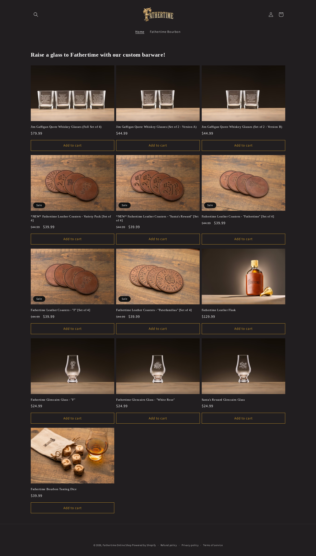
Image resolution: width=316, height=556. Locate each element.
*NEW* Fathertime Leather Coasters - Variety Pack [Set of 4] (71, 218)
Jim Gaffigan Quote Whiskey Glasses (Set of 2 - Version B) (242, 126)
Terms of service (213, 545)
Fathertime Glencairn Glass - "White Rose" (145, 399)
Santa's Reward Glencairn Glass (223, 399)
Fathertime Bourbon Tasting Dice (54, 489)
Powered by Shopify (144, 545)
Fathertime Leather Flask (219, 310)
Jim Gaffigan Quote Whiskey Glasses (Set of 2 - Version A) (156, 126)
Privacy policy (190, 545)
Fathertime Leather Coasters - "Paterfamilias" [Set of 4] (154, 310)
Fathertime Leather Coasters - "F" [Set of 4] (60, 310)
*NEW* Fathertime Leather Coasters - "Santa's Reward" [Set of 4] (157, 218)
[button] (36, 14)
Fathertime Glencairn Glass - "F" (53, 399)
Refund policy (169, 545)
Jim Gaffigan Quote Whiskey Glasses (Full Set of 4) (66, 126)
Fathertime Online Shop (117, 545)
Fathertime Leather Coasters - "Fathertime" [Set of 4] (238, 216)
